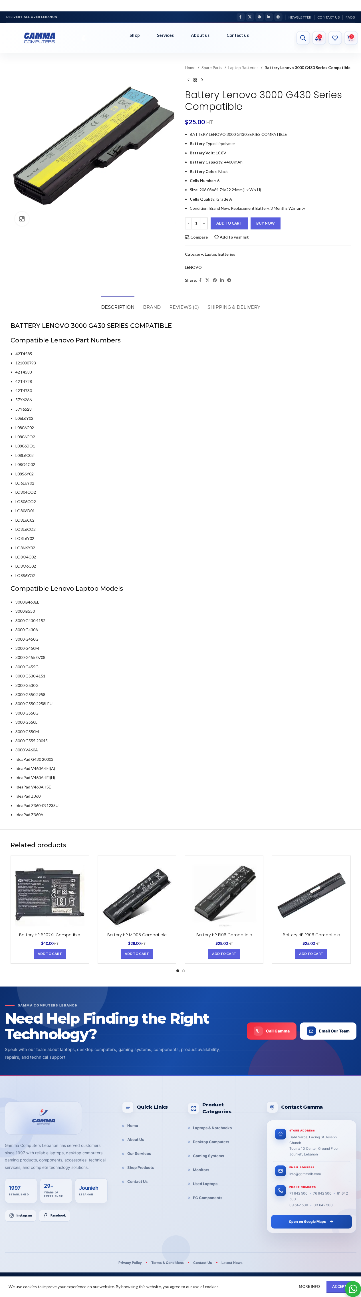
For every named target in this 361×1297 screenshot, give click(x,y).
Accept (339, 1286)
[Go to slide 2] (183, 970)
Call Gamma (278, 1030)
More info (310, 1286)
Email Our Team (334, 1030)
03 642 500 (323, 1205)
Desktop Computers (211, 1141)
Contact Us (137, 1181)
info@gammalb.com (305, 1174)
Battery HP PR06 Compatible (311, 935)
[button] (50, 954)
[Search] (303, 38)
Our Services (139, 1153)
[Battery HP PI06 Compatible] (224, 895)
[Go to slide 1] (177, 970)
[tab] (117, 304)
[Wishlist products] (335, 38)
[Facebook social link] (241, 17)
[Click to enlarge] (22, 219)
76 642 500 (322, 1193)
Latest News (232, 1262)
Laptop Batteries (243, 67)
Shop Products (140, 1167)
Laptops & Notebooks (212, 1127)
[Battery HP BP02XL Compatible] (50, 895)
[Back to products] (195, 79)
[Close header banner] (354, 5)
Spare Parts (211, 67)
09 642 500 (298, 1205)
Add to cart (229, 223)
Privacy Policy (130, 1262)
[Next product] (202, 79)
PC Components (207, 1197)
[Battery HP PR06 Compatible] (311, 895)
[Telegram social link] (278, 17)
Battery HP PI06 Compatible (224, 935)
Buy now (265, 223)
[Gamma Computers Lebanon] (43, 1118)
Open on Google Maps (307, 1221)
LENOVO (193, 267)
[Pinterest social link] (259, 17)
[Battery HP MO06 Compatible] (137, 895)
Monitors (201, 1169)
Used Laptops (205, 1183)
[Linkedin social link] (269, 17)
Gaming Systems (208, 1155)
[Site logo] (44, 38)
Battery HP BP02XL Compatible (49, 935)
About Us (135, 1139)
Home (190, 67)
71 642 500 (298, 1193)
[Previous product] (188, 79)
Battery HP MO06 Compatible (137, 935)
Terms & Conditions (167, 1262)
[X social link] (250, 17)
